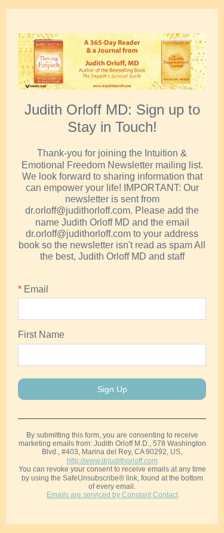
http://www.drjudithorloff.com (112, 461)
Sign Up (112, 389)
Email (33, 289)
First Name (41, 334)
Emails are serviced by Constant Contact (112, 495)
